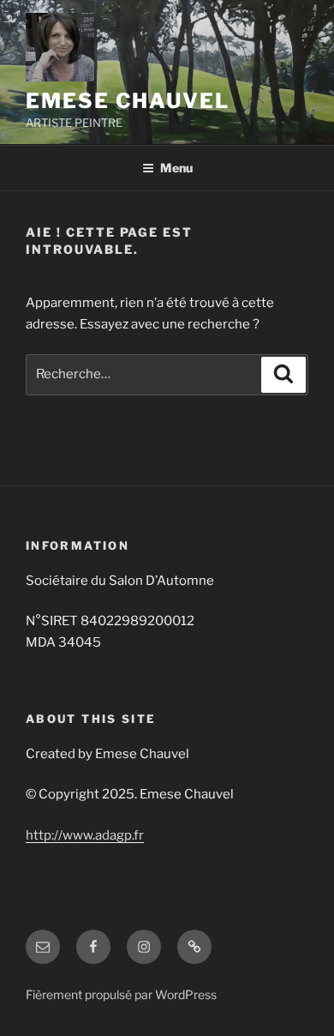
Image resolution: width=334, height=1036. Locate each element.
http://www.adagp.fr (85, 835)
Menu (176, 167)
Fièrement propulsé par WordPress (121, 994)
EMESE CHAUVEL (128, 100)
